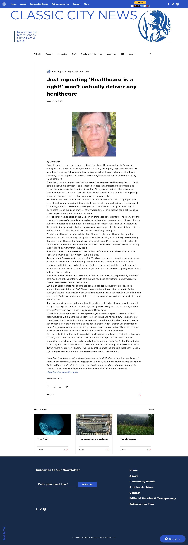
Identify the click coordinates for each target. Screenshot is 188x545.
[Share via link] (66, 387)
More (131, 54)
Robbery (49, 54)
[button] (140, 4)
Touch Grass (128, 439)
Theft (74, 54)
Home (133, 470)
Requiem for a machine (93, 439)
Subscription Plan (141, 504)
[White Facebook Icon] (36, 509)
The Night (43, 439)
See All (151, 409)
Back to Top (4, 534)
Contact (134, 492)
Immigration (62, 54)
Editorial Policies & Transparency (152, 498)
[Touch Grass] (135, 424)
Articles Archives (141, 487)
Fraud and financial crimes (91, 54)
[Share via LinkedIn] (60, 387)
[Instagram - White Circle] (177, 4)
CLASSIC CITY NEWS (73, 14)
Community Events (142, 481)
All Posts (37, 54)
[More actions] (139, 71)
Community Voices (54, 378)
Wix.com (112, 537)
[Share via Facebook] (48, 387)
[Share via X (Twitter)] (54, 387)
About (133, 475)
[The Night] (52, 424)
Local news (111, 54)
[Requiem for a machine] (94, 424)
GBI (122, 54)
